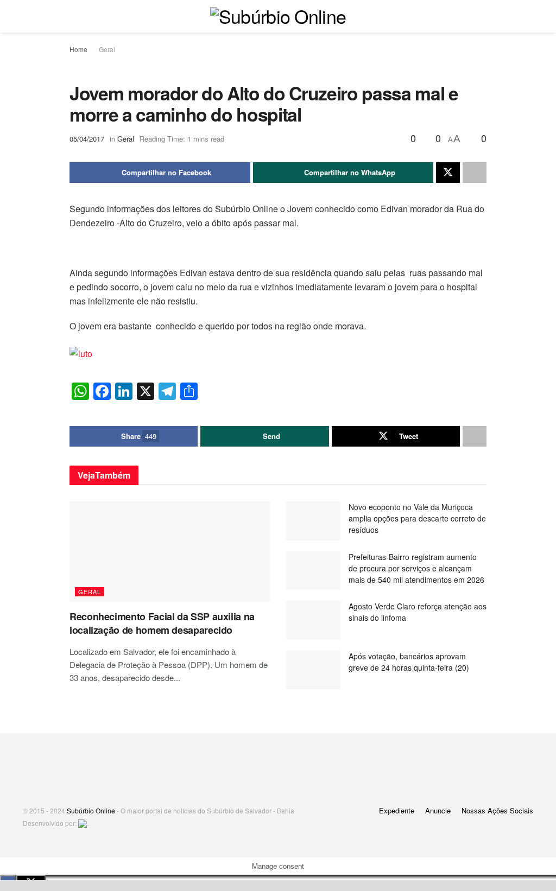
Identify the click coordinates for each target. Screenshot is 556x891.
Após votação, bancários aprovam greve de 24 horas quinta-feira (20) (409, 662)
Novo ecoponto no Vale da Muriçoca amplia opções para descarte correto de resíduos (417, 518)
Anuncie (438, 810)
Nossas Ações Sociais (497, 810)
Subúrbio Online (91, 810)
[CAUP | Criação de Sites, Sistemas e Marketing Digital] (82, 823)
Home (78, 49)
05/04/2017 (87, 138)
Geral (107, 49)
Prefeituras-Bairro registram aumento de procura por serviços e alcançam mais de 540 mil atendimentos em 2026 (416, 568)
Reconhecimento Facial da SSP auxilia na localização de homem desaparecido (162, 623)
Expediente (396, 810)
